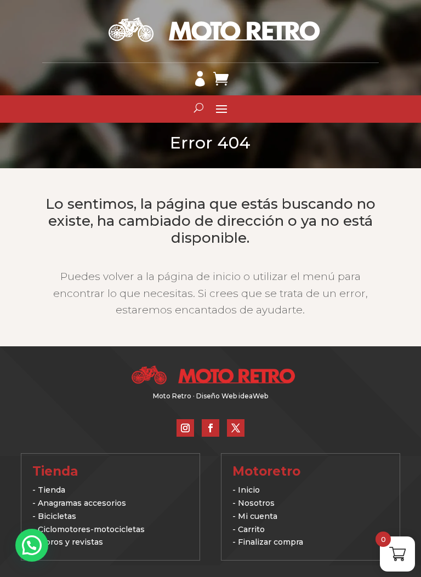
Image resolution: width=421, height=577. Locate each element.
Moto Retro (172, 396)
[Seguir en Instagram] (185, 428)
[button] (31, 545)
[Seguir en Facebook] (210, 428)
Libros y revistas (70, 542)
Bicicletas (57, 516)
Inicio (249, 490)
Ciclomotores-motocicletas (91, 529)
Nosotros (256, 503)
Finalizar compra (270, 542)
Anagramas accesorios (82, 503)
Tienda (51, 490)
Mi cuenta (257, 516)
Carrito (251, 529)
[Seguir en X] (235, 428)
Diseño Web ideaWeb (232, 396)
